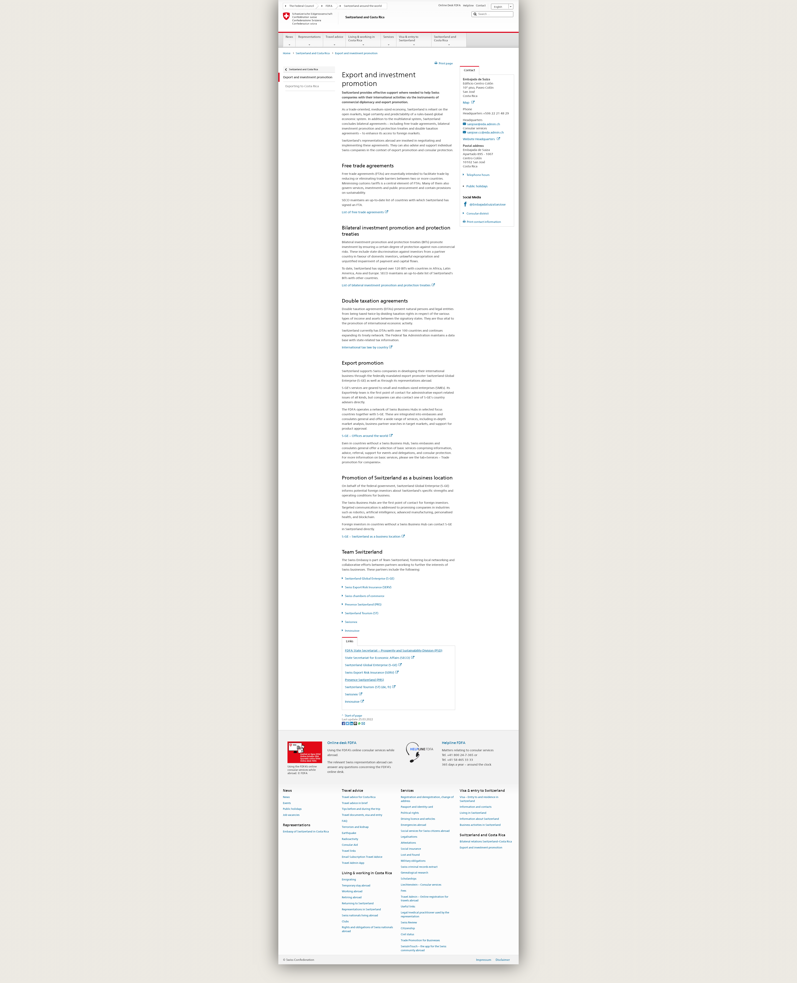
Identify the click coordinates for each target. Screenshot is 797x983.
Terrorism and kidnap (355, 827)
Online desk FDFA (341, 743)
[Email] (363, 723)
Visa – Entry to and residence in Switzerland (479, 799)
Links (347, 641)
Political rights (410, 812)
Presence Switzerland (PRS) (363, 604)
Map (466, 102)
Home (286, 53)
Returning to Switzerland (358, 903)
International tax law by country (365, 347)
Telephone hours (478, 174)
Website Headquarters (479, 139)
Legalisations (409, 836)
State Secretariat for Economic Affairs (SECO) (377, 658)
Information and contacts (475, 807)
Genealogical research (414, 872)
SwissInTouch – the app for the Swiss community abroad (423, 948)
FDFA (329, 5)
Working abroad (352, 891)
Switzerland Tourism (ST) (361, 613)
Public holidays (477, 186)
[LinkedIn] (352, 723)
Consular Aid (350, 845)
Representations (309, 36)
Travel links (349, 850)
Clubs (345, 921)
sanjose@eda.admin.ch (483, 124)
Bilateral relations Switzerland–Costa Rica (486, 841)
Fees (403, 890)
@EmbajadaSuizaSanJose (487, 204)
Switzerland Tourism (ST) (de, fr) (368, 687)
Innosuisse (352, 630)
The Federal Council (301, 5)
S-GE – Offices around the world (365, 436)
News (289, 36)
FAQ (344, 820)
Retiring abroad (352, 897)
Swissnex (351, 622)
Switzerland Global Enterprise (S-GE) (369, 578)
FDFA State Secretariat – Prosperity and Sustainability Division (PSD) (393, 650)
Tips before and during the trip (361, 809)
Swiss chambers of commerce (364, 596)
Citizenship (408, 928)
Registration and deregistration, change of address (427, 799)
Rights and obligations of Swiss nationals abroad (367, 929)
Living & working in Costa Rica (361, 38)
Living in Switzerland (473, 812)
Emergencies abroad (413, 824)
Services (388, 36)
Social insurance (411, 848)
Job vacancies (291, 815)
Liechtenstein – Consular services (421, 884)
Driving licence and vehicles (418, 818)
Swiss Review (409, 922)
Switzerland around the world (363, 5)
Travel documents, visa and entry (362, 815)
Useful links (408, 906)
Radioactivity (350, 839)
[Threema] (356, 723)
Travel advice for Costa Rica (358, 797)
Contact (467, 70)
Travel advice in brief (355, 803)
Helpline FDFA (453, 743)
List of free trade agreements (363, 212)
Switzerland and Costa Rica (445, 38)
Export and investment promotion (481, 847)
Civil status (407, 934)
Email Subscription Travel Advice (362, 856)
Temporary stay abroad (356, 885)
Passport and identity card (417, 807)
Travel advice (334, 36)
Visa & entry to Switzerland (408, 38)
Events (287, 803)
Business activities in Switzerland (480, 824)
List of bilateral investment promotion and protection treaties (386, 285)
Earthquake (349, 833)
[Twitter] (348, 723)
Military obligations (413, 860)
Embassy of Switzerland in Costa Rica (306, 831)
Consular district (477, 213)
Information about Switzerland (479, 818)
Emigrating (349, 879)
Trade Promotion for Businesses (420, 940)
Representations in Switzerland (361, 909)
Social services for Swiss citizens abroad (425, 830)
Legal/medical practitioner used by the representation (425, 914)
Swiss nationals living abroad (360, 915)
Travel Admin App (353, 862)
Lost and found (410, 854)
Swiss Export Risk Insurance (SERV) (368, 587)
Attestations (408, 842)
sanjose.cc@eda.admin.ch (485, 132)
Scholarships (408, 878)
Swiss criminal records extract (419, 866)
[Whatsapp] (360, 723)
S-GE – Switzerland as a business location (371, 536)
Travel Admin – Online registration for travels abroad (424, 898)
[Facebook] (344, 723)
